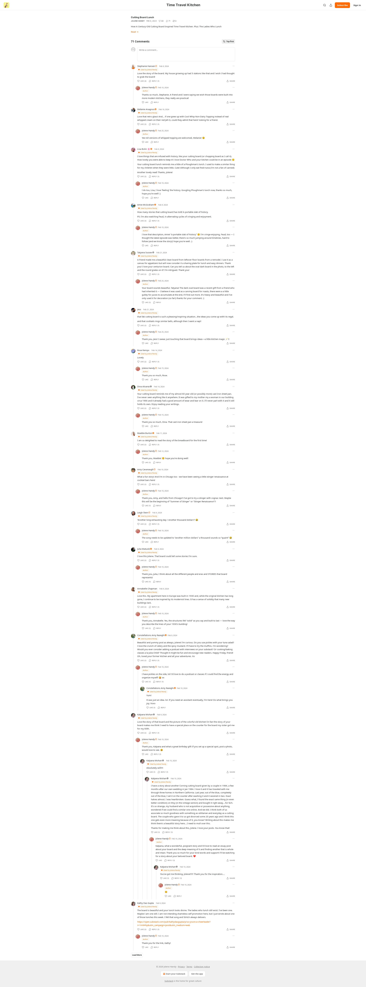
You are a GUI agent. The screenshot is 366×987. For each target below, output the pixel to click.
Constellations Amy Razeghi (151, 635)
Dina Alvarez (143, 386)
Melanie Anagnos (145, 109)
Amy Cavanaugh (145, 469)
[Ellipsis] (233, 66)
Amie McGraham (145, 204)
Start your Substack (175, 973)
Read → (134, 31)
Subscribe (342, 5)
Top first (230, 41)
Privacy (181, 966)
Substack (169, 981)
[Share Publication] (331, 5)
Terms (189, 966)
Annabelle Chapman (147, 588)
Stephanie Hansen (146, 66)
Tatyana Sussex (144, 252)
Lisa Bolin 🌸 (143, 148)
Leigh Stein (142, 512)
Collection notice (202, 966)
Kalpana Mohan (145, 714)
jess (139, 309)
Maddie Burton (144, 433)
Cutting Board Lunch (142, 17)
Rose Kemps (143, 350)
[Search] (324, 5)
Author (145, 91)
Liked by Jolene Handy (149, 69)
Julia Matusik (143, 548)
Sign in (357, 5)
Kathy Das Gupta (145, 903)
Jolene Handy (138, 21)
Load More (137, 955)
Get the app (197, 973)
